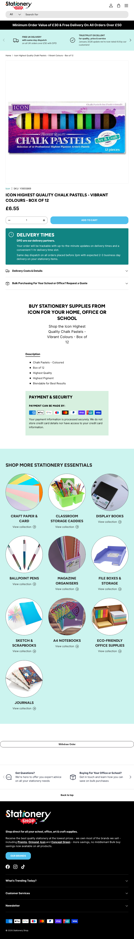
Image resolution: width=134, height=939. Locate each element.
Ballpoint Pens (24, 578)
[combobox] (67, 14)
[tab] (32, 354)
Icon (8, 188)
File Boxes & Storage (110, 580)
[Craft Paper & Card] (24, 492)
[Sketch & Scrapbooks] (24, 616)
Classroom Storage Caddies (67, 518)
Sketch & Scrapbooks (24, 643)
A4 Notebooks (67, 640)
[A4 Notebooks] (67, 616)
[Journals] (24, 678)
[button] (118, 5)
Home (8, 55)
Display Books (110, 516)
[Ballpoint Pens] (24, 554)
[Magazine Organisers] (67, 554)
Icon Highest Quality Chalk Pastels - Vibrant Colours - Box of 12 (43, 55)
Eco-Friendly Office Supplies (109, 643)
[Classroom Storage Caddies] (67, 492)
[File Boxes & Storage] (109, 554)
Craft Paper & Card (24, 518)
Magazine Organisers (67, 580)
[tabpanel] (67, 373)
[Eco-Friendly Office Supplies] (109, 616)
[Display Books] (109, 492)
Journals (24, 703)
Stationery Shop (20, 930)
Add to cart (89, 220)
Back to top (67, 795)
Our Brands (18, 855)
